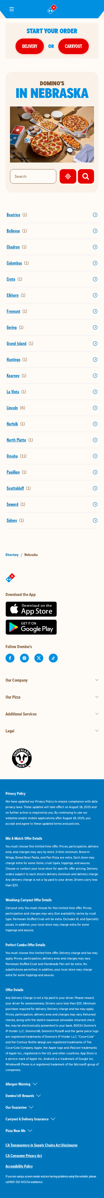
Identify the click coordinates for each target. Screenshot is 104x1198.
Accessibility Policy (19, 1166)
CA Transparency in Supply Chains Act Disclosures (41, 1145)
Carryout (73, 46)
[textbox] (52, 1179)
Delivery (29, 46)
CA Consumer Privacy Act (24, 1155)
